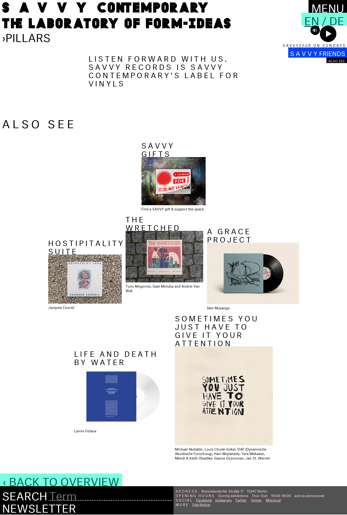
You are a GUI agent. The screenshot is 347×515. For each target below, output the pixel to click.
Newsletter (39, 506)
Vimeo (256, 499)
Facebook (204, 499)
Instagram (223, 499)
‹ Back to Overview (61, 479)
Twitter (241, 499)
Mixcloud (273, 499)
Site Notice (201, 504)
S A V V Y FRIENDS (317, 52)
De (336, 19)
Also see (336, 60)
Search (24, 494)
